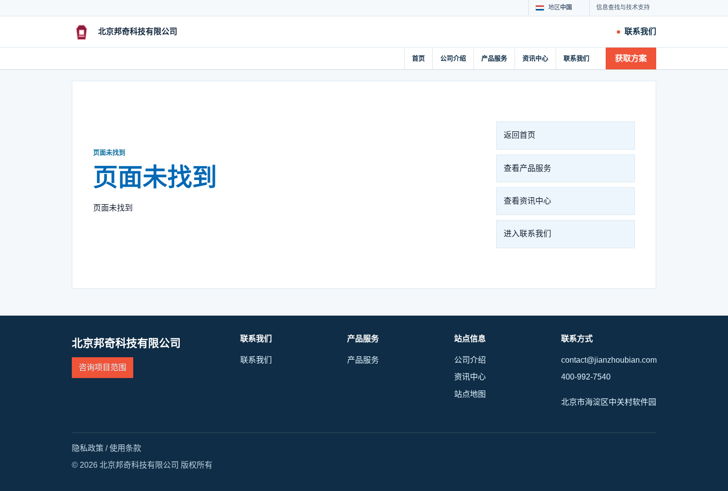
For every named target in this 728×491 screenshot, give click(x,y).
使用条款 (125, 448)
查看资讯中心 (527, 201)
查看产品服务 (527, 168)
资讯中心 (535, 58)
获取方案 (631, 58)
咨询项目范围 (102, 367)
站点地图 (470, 394)
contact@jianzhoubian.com (609, 360)
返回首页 (519, 135)
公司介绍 (453, 58)
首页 (418, 58)
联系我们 (576, 58)
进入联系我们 (527, 233)
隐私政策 (88, 448)
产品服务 (494, 58)
